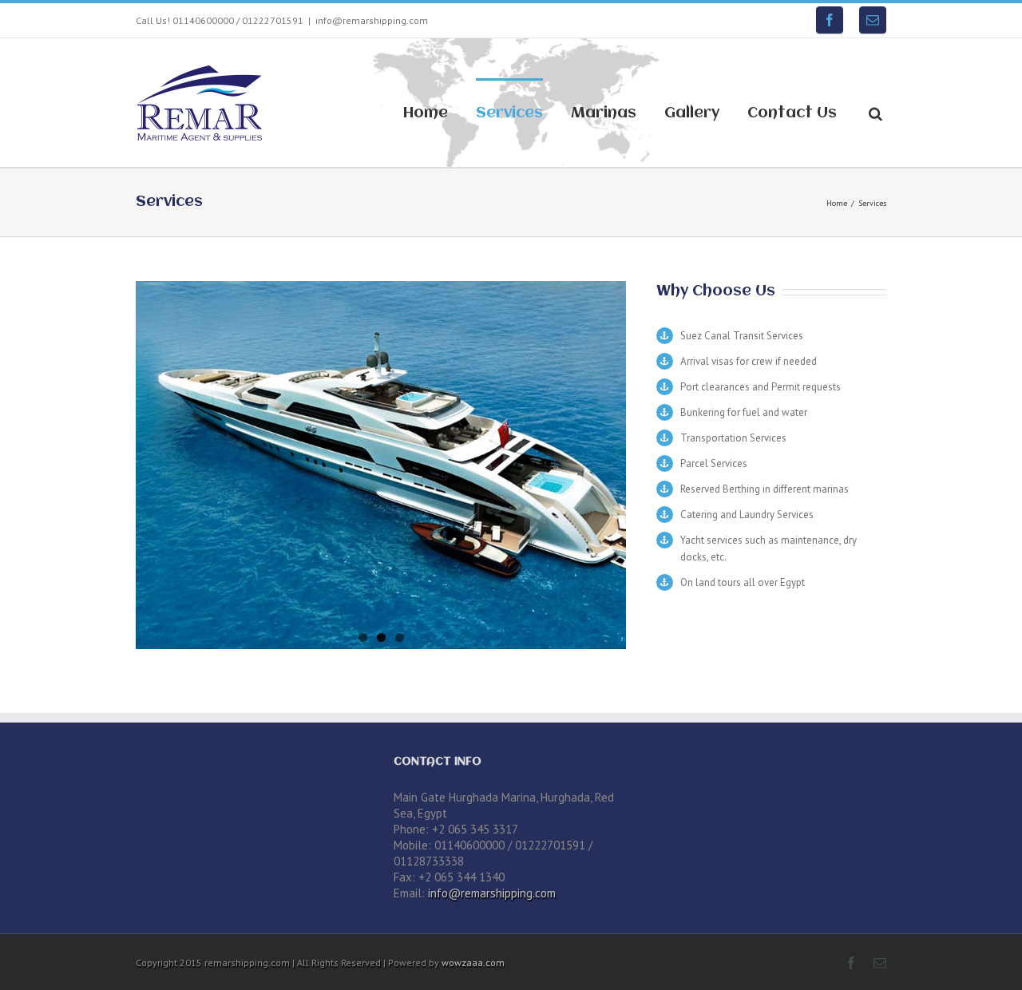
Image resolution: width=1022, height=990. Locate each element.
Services (509, 113)
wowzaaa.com (473, 962)
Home (425, 113)
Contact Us (792, 113)
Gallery (691, 113)
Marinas (603, 113)
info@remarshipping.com (371, 20)
